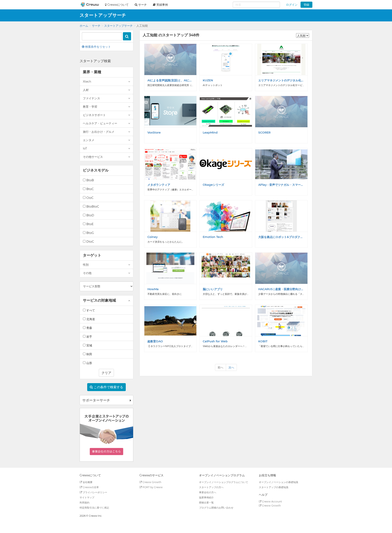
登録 (306, 5)
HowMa (153, 289)
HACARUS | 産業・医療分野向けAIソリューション (281, 289)
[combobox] (256, 5)
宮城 (89, 345)
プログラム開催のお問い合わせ (216, 507)
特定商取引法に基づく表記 (94, 507)
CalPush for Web (215, 341)
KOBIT (262, 341)
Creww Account (271, 501)
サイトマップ (87, 497)
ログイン (291, 5)
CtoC (90, 198)
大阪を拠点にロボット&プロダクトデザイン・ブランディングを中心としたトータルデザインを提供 (281, 237)
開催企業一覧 (206, 502)
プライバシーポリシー (94, 492)
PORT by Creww (152, 487)
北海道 (90, 319)
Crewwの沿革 (90, 487)
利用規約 (84, 502)
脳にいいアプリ (213, 289)
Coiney (152, 237)
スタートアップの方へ (211, 487)
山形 (89, 363)
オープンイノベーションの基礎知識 (278, 482)
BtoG (90, 233)
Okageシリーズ (213, 185)
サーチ (96, 26)
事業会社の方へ (207, 492)
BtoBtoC (92, 206)
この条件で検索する (108, 387)
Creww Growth (151, 482)
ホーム (84, 26)
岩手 (89, 336)
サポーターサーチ (96, 400)
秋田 (89, 354)
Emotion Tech (213, 237)
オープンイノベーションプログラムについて (223, 482)
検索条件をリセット (97, 47)
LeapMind (210, 132)
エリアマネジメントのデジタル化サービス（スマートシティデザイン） (281, 80)
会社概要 (87, 482)
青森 (89, 328)
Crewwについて (118, 5)
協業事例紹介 (206, 497)
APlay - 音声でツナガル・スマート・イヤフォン (281, 185)
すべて (90, 310)
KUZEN (208, 80)
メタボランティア (158, 185)
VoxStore (154, 132)
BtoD (90, 215)
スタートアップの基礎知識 (273, 487)
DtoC (90, 241)
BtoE (90, 224)
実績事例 (162, 5)
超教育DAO (155, 341)
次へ (231, 367)
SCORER (264, 132)
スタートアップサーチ (118, 26)
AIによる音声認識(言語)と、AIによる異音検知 (170, 80)
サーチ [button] (142, 5)
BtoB (90, 180)
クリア (106, 373)
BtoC (90, 189)
